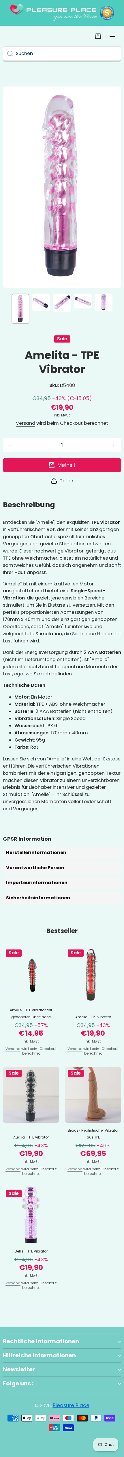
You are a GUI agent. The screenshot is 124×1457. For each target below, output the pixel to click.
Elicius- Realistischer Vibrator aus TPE (93, 1134)
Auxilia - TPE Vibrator (31, 1137)
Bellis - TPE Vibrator (31, 1251)
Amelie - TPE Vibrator (93, 1016)
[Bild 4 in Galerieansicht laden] (83, 301)
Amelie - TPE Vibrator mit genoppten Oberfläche (31, 1013)
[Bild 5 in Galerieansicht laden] (103, 302)
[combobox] (62, 53)
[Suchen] (8, 53)
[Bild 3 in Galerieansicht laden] (62, 303)
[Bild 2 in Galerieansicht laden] (41, 302)
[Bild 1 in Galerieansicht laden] (20, 309)
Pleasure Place (71, 1405)
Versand (25, 423)
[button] (62, 481)
